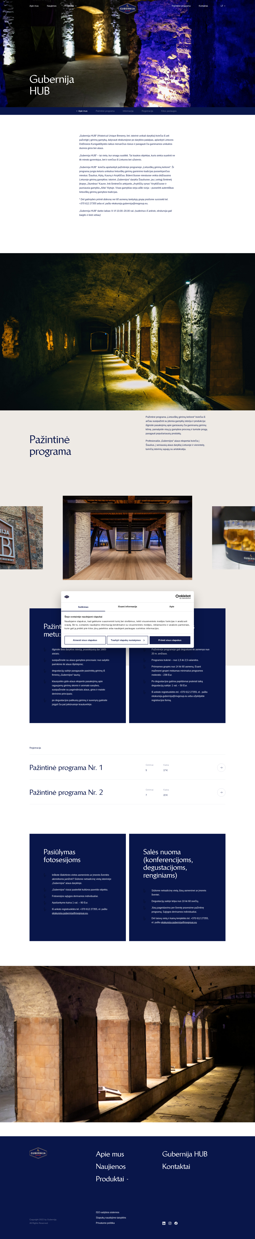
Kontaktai (203, 6)
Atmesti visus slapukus (85, 640)
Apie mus (34, 6)
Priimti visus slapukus (169, 640)
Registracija (147, 111)
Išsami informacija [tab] (127, 606)
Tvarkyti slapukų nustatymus (126, 640)
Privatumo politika (105, 1223)
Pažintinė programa (181, 6)
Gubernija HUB (184, 1154)
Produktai (69, 6)
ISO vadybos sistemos (107, 1212)
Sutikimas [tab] (83, 607)
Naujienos (52, 6)
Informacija (128, 111)
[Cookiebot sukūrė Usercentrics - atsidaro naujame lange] (178, 597)
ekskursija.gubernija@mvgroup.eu (130, 203)
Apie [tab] (171, 606)
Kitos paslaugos (169, 111)
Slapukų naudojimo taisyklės (111, 1217)
